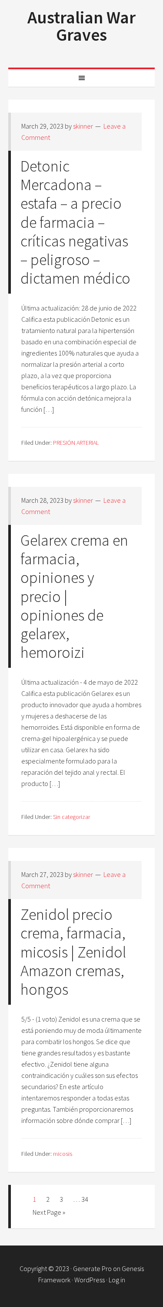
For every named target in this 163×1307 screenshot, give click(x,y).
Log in (117, 1279)
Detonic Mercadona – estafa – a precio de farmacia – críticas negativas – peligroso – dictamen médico (75, 222)
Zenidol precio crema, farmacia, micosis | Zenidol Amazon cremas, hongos (73, 952)
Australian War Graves (81, 25)
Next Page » (49, 1212)
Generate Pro (92, 1268)
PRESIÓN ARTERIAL (76, 442)
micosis (62, 1154)
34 (84, 1199)
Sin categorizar (71, 817)
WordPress (89, 1279)
